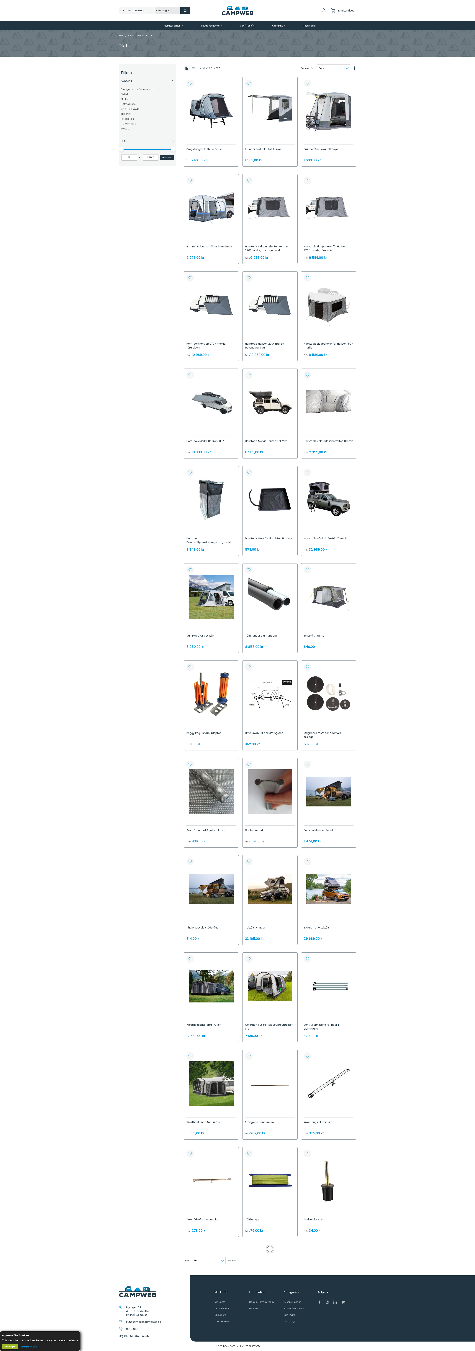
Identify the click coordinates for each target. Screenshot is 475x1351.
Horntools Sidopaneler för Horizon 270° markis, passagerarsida (266, 248)
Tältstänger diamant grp (261, 635)
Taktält (125, 128)
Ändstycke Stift (313, 1219)
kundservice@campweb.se (143, 1322)
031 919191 (142, 1315)
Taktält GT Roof (255, 927)
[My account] (324, 11)
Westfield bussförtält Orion (203, 1025)
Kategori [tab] (126, 80)
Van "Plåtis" (290, 1315)
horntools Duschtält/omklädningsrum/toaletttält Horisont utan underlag (211, 542)
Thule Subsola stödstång (202, 927)
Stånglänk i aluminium (259, 1122)
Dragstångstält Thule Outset (205, 149)
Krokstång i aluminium (318, 1122)
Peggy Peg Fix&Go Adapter (203, 733)
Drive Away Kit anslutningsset (264, 733)
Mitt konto (219, 1302)
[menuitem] (173, 25)
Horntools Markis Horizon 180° (205, 441)
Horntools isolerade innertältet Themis (328, 441)
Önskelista (220, 1315)
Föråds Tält (127, 118)
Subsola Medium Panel (318, 830)
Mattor (124, 99)
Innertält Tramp (314, 635)
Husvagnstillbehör (294, 1308)
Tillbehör (125, 113)
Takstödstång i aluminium (203, 1219)
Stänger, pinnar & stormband (137, 89)
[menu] (237, 25)
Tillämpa (167, 157)
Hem (121, 35)
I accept (10, 1346)
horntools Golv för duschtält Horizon (268, 538)
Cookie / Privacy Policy (261, 1302)
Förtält (124, 94)
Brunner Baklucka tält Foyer (321, 149)
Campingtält (128, 123)
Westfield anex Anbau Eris (203, 1122)
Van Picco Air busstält (200, 635)
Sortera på (307, 68)
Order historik (221, 1308)
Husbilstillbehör (136, 35)
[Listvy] (193, 68)
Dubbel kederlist (255, 830)
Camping (289, 1321)
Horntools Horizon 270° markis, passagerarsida (264, 345)
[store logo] (237, 10)
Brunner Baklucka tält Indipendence (209, 246)
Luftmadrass (128, 104)
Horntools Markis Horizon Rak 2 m (266, 441)
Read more (29, 1346)
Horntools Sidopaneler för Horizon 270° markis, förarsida (325, 248)
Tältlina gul (252, 1219)
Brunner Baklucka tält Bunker (263, 149)
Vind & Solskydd (130, 109)
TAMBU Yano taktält (316, 927)
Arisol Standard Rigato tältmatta (207, 830)
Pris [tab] (123, 141)
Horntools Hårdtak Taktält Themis (325, 538)
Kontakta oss (221, 1321)
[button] (190, 83)
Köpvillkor (254, 1308)
